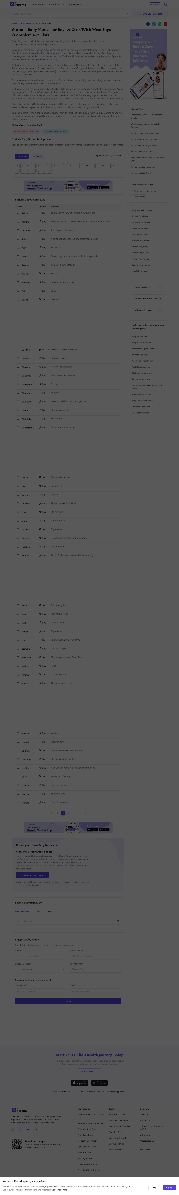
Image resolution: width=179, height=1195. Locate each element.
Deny (154, 1187)
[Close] (175, 1181)
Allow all (169, 1187)
